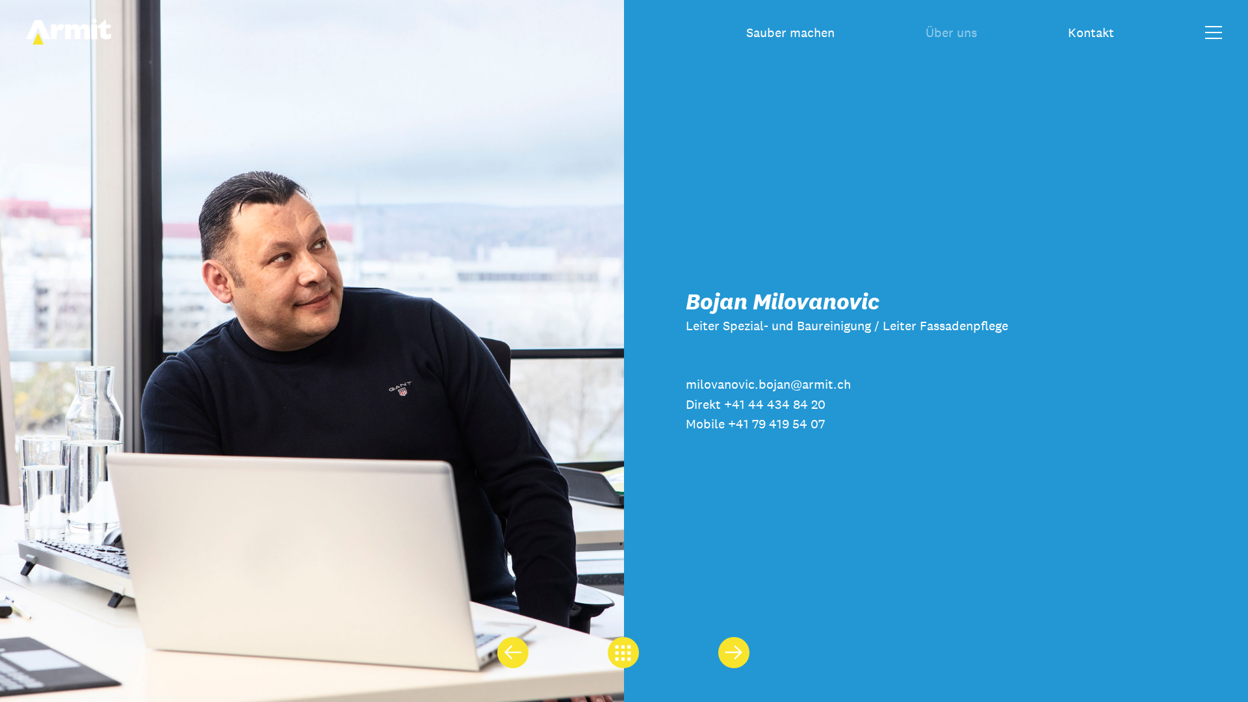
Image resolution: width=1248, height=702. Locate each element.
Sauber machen (790, 32)
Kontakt (1091, 32)
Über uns (951, 32)
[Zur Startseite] (68, 41)
